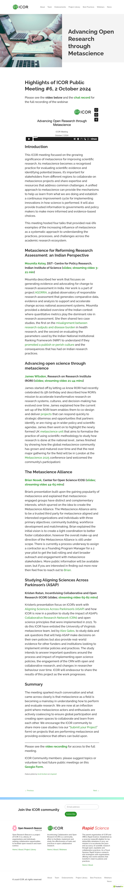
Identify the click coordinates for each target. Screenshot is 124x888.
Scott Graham (42, 774)
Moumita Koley (35, 263)
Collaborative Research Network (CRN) (51, 617)
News (109, 7)
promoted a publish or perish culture (49, 344)
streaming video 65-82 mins (77, 597)
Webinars (100, 7)
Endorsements (60, 7)
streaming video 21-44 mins (64, 380)
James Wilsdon (35, 376)
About (42, 7)
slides (67, 268)
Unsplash (53, 774)
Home (14, 850)
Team (49, 7)
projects (46, 414)
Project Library (74, 7)
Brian (67, 570)
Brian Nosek (33, 480)
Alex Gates (67, 631)
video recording (56, 746)
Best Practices (88, 7)
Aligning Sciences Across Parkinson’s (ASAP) (54, 609)
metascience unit (51, 431)
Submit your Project (83, 727)
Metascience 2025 (37, 457)
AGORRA (41, 292)
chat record (82, 97)
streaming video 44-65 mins (44, 484)
